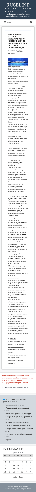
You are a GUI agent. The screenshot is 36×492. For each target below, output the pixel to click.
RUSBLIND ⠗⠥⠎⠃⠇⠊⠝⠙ (18, 7)
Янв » (20, 477)
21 (18, 468)
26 (9, 472)
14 (18, 465)
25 (5, 472)
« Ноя (15, 477)
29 (22, 472)
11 (5, 465)
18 (5, 468)
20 (14, 468)
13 (14, 465)
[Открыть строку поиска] (31, 22)
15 (22, 465)
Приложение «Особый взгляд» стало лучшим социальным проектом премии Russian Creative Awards (17, 347)
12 (9, 465)
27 (14, 472)
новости (13, 339)
